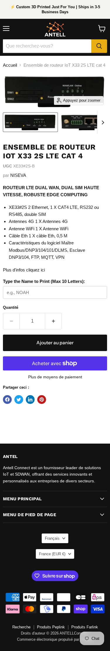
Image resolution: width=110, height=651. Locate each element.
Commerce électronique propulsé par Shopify (55, 639)
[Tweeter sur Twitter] (18, 399)
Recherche (21, 627)
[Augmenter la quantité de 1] (53, 321)
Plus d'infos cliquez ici (24, 269)
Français (52, 538)
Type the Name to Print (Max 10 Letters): (44, 281)
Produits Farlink (84, 627)
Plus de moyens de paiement (55, 377)
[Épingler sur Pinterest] (41, 399)
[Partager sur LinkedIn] (30, 399)
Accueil (10, 65)
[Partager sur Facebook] (7, 399)
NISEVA (18, 175)
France (52, 554)
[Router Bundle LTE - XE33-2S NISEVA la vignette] (30, 122)
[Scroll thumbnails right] (101, 122)
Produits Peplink (51, 627)
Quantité (10, 307)
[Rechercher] (99, 46)
